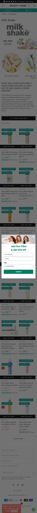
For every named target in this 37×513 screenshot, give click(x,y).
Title (5, 263)
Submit (18, 272)
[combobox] (18, 266)
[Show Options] (32, 266)
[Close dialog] (33, 236)
